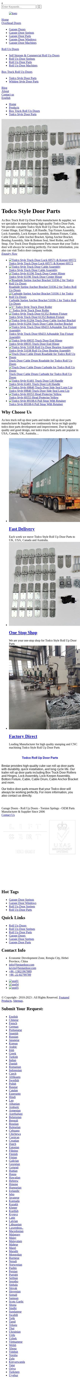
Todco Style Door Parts (22, 78)
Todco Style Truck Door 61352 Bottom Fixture (36, 317)
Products (14, 107)
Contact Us (8, 815)
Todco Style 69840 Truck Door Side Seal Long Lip (39, 390)
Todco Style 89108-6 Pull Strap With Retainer (36, 404)
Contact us (7, 94)
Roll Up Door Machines (23, 65)
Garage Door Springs (21, 32)
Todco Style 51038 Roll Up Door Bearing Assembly (40, 350)
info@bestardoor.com (21, 964)
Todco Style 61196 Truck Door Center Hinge (35, 276)
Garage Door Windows (22, 39)
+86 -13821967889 (20, 971)
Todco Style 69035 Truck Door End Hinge (34, 343)
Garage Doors (17, 29)
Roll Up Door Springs (22, 58)
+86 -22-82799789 (20, 974)
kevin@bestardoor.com (22, 968)
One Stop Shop (23, 632)
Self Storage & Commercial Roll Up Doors (34, 55)
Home (5, 19)
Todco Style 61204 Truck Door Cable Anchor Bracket (41, 323)
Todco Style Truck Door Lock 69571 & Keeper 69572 (41, 263)
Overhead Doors (11, 23)
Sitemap (18, 1000)
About (5, 91)
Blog (4, 87)
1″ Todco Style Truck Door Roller (29, 310)
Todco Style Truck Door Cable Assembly (33, 270)
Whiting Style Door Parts (24, 81)
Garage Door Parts (20, 36)
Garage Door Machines (22, 42)
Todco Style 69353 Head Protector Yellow (34, 397)
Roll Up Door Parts (20, 62)
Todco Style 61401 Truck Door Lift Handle (34, 384)
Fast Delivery (22, 528)
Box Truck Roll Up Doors (16, 71)
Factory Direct (23, 736)
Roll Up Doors (10, 49)
